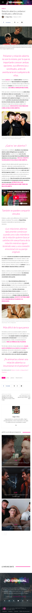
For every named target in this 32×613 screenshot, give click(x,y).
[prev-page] (3, 534)
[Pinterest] (27, 600)
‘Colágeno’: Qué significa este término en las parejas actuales (16, 527)
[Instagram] (9, 600)
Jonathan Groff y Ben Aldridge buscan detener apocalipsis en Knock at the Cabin (8, 398)
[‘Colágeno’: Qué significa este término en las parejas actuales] (16, 515)
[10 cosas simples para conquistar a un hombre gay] (16, 483)
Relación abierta (19, 377)
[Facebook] (4, 600)
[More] (22, 22)
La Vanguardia (23, 370)
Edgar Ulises (9, 16)
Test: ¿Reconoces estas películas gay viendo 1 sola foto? (24, 397)
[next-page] (5, 534)
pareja (7, 377)
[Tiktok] (22, 600)
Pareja (4, 8)
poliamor (7, 79)
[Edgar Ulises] (3, 17)
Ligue (15, 492)
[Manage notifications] (4, 608)
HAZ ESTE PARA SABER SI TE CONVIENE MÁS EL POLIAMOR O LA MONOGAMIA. (15, 299)
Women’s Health (15, 370)
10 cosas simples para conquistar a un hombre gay (16, 495)
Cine (16, 460)
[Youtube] (18, 600)
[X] (16, 425)
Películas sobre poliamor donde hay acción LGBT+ (16, 463)
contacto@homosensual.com (19, 596)
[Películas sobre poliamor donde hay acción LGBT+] (16, 451)
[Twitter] (13, 600)
